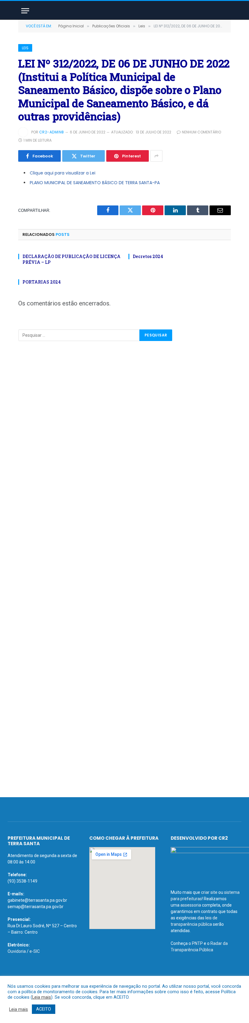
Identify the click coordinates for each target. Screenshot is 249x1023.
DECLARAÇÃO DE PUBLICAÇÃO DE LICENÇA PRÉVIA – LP (71, 259)
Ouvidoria (17, 951)
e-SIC (34, 951)
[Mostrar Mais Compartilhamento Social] (156, 156)
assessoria (190, 905)
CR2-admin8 (51, 132)
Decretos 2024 (148, 256)
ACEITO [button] (43, 1009)
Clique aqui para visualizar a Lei (62, 173)
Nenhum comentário (201, 132)
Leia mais (41, 997)
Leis (25, 47)
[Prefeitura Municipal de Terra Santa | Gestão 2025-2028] (124, 11)
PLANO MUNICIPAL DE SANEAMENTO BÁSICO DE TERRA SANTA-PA (95, 183)
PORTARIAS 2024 (41, 282)
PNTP (197, 943)
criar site (209, 892)
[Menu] (25, 11)
